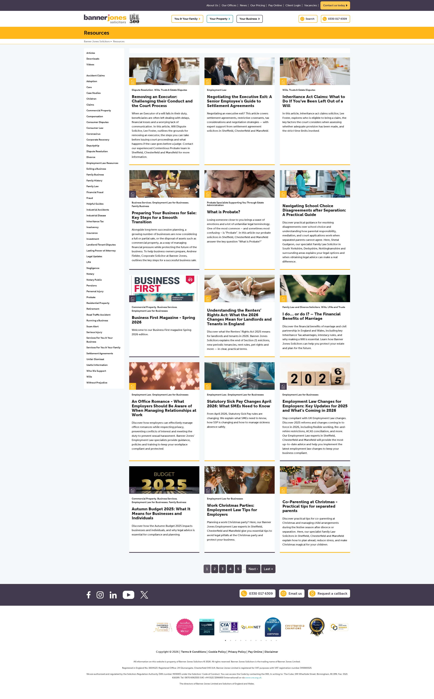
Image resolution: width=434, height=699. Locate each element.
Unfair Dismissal (95, 359)
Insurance (92, 233)
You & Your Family (186, 18)
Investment (92, 239)
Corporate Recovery (97, 139)
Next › (253, 569)
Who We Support (96, 371)
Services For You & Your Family (103, 347)
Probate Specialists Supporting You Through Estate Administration (235, 204)
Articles (90, 53)
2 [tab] (230, 640)
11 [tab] (276, 640)
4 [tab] (240, 640)
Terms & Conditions (193, 651)
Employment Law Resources (102, 163)
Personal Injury (94, 291)
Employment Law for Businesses (170, 202)
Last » (268, 569)
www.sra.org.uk (253, 677)
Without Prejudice (96, 382)
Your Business (248, 18)
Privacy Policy (237, 651)
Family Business (95, 174)
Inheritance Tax (95, 221)
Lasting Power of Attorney (101, 250)
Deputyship (92, 145)
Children (91, 98)
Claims (90, 104)
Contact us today (334, 5)
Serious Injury (94, 332)
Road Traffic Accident (98, 314)
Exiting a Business (96, 168)
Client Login (293, 5)
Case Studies (93, 93)
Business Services (141, 202)
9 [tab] (266, 640)
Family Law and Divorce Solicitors (301, 307)
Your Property (218, 18)
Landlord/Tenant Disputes (101, 244)
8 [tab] (261, 640)
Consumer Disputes (97, 122)
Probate (90, 297)
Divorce (90, 157)
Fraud (89, 198)
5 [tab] (246, 640)
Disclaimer (271, 651)
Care (89, 87)
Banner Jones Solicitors (97, 41)
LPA (88, 262)
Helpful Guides (94, 203)
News (243, 5)
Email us (295, 593)
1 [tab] (225, 640)
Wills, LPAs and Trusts (333, 307)
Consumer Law (94, 128)
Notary (90, 273)
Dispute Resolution (97, 151)
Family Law (92, 186)
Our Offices (229, 5)
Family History (94, 180)
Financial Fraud (94, 192)
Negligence (92, 268)
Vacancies (310, 5)
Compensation (94, 116)
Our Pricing (257, 5)
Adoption (91, 81)
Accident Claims (95, 75)
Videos (90, 64)
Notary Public (94, 279)
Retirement (92, 308)
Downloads (92, 58)
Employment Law (216, 90)
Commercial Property (98, 110)
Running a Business (97, 320)
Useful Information (97, 365)
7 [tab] (256, 640)
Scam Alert (92, 326)
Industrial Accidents (97, 209)
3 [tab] (235, 640)
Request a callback (332, 593)
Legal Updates (94, 256)
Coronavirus (93, 134)
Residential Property (97, 303)
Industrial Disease (96, 215)
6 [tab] (251, 640)
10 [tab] (271, 640)
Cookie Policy (217, 651)
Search (310, 18)
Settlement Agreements (99, 353)
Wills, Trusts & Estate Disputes (170, 90)
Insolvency (92, 227)
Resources (118, 41)
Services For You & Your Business (99, 339)
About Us (212, 5)
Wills (89, 376)
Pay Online (275, 5)
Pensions (91, 285)
